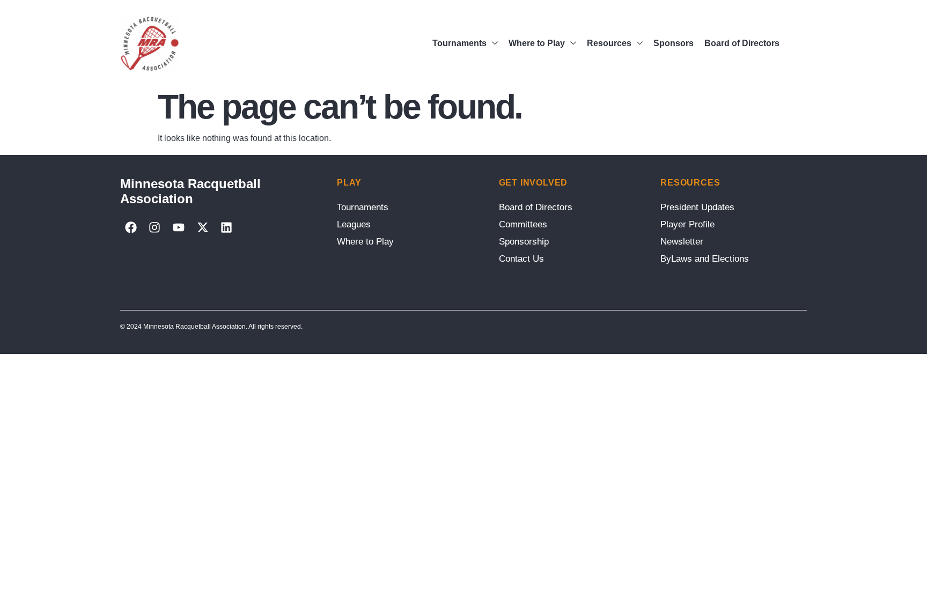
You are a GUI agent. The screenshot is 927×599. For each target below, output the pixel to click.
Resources (609, 43)
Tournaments (459, 43)
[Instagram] (155, 227)
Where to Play (537, 43)
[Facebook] (131, 227)
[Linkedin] (226, 227)
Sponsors (673, 43)
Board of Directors (741, 43)
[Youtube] (178, 227)
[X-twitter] (203, 227)
